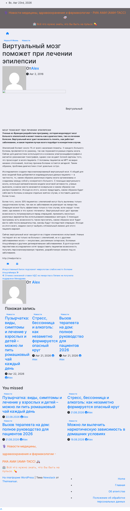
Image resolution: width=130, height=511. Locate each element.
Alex (35, 68)
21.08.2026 (78, 412)
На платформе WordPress (18, 477)
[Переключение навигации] (67, 33)
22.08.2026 (13, 416)
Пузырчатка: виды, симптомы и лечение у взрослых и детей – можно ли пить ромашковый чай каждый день (17, 343)
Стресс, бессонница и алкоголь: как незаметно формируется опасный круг (45, 334)
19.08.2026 (78, 439)
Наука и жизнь (11, 40)
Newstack (49, 477)
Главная (120, 485)
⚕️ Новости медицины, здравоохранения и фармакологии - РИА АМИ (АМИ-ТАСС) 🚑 (29, 454)
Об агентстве (117, 491)
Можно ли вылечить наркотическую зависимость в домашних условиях (96, 429)
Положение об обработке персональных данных (109, 499)
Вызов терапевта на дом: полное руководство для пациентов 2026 (71, 334)
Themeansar (9, 481)
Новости (26, 40)
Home (121, 478)
